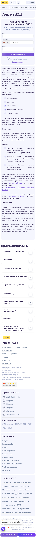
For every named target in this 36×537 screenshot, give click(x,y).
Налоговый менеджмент (12, 268)
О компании (6, 363)
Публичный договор (9, 354)
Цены (4, 447)
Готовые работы (8, 444)
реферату (21, 187)
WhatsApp (9, 404)
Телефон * (5, 39)
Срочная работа (8, 451)
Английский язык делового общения (13, 302)
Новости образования (10, 460)
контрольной (10, 187)
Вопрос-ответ (7, 457)
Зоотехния (7, 318)
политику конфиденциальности (18, 61)
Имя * (3, 33)
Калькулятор (7, 454)
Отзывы (5, 357)
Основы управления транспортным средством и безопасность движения (13, 328)
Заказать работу (10, 535)
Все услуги (5, 7)
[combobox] (6, 42)
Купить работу (28, 535)
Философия (7, 260)
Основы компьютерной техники (15, 276)
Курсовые (24, 7)
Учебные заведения (9, 467)
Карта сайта (7, 350)
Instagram (9, 401)
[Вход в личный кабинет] (14, 3)
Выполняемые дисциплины (12, 464)
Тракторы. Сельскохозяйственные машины (15, 294)
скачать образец (15, 183)
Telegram (9, 408)
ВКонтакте (10, 411)
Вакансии (6, 360)
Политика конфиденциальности (14, 347)
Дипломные (15, 7)
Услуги (4, 441)
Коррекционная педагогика (13, 285)
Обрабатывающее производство (10, 310)
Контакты (6, 470)
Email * (4, 46)
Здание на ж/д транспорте (13, 251)
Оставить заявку (17, 54)
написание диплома (16, 196)
